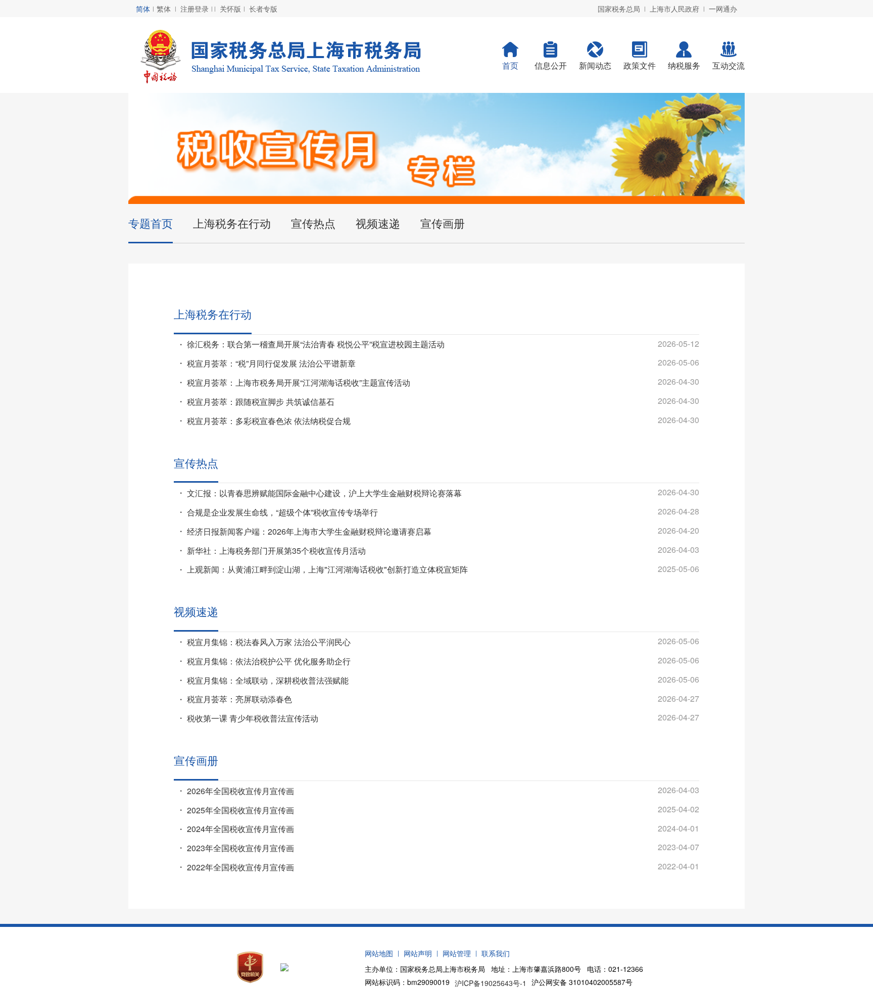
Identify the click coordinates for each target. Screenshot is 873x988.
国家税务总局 (619, 9)
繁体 (164, 9)
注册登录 (194, 9)
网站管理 (457, 953)
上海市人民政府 (674, 9)
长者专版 (263, 9)
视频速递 (378, 223)
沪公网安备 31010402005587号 (582, 982)
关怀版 (230, 9)
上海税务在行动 (232, 223)
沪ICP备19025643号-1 (490, 983)
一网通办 (723, 9)
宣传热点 (313, 223)
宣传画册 (442, 223)
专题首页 (150, 223)
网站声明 (418, 953)
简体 (143, 9)
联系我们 (495, 953)
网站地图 (379, 953)
